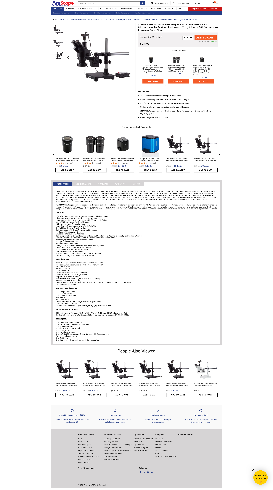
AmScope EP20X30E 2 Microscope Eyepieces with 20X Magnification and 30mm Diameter (177, 68)
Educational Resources (113, 453)
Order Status (83, 462)
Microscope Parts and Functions (117, 450)
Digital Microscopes (122, 13)
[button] (260, 477)
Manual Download (85, 459)
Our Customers (161, 450)
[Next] (132, 57)
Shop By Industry (126, 9)
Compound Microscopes (61, 13)
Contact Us (83, 441)
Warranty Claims (85, 447)
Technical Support (86, 453)
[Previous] (68, 57)
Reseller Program (141, 447)
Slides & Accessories (107, 9)
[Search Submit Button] (142, 3)
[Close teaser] (253, 470)
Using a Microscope (112, 447)
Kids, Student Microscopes (143, 13)
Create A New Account (143, 439)
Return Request (84, 444)
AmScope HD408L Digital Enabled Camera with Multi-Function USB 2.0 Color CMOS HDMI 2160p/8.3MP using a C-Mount (202, 70)
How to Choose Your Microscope (118, 444)
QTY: (179, 38)
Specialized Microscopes (102, 13)
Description (63, 184)
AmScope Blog (110, 456)
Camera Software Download (90, 456)
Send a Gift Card (140, 450)
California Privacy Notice (165, 456)
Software (103, 184)
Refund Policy (160, 444)
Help (80, 439)
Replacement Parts (86, 450)
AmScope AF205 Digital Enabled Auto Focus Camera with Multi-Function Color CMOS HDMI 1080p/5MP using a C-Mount (149, 160)
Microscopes (57, 9)
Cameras (69, 9)
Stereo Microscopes (81, 13)
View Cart (138, 441)
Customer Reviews (112, 459)
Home (55, 19)
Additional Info (83, 184)
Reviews (136, 184)
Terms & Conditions (163, 441)
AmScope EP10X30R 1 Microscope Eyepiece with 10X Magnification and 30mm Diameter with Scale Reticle (152, 69)
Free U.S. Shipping (161, 3)
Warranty (120, 184)
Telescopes (155, 9)
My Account (202, 3)
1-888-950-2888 (183, 3)
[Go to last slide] (53, 154)
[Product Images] (58, 29)
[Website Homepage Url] (63, 3)
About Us (159, 439)
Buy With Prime (170, 9)
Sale (179, 9)
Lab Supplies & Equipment (86, 9)
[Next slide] (220, 154)
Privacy (158, 447)
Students (141, 9)
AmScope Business (112, 439)
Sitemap (158, 453)
